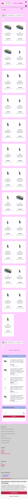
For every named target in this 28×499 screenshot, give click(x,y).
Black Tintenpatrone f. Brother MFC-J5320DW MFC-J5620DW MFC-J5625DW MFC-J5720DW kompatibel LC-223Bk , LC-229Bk (20, 156)
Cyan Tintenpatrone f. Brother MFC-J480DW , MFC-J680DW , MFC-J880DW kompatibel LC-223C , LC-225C (8, 302)
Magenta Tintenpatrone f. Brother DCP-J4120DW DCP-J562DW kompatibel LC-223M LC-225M (20, 82)
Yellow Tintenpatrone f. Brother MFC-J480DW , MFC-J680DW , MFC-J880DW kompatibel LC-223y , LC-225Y (8, 326)
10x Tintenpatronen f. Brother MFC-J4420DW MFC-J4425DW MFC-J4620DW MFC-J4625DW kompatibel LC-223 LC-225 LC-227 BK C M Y (20, 34)
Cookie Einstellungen (5, 442)
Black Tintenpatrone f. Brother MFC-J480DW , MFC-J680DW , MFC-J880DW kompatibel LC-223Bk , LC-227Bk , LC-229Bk (20, 277)
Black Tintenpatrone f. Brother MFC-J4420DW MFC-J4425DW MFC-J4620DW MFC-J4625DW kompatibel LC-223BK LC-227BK (20, 107)
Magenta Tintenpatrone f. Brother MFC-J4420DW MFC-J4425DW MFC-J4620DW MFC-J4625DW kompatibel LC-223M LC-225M (20, 131)
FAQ (2, 463)
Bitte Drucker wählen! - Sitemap (7, 429)
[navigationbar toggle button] (26, 2)
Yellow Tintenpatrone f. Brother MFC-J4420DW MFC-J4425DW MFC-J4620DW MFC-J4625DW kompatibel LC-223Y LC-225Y (8, 156)
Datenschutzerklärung (22, 490)
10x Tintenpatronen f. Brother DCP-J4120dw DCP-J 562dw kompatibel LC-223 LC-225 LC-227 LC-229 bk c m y (8, 34)
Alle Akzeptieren (14, 492)
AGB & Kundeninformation (6, 438)
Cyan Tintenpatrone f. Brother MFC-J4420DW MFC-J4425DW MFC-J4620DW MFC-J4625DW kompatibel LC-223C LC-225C (8, 131)
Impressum (3, 435)
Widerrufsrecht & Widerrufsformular (8, 433)
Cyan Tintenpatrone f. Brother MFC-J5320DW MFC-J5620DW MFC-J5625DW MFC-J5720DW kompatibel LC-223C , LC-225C (8, 180)
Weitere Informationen (14, 496)
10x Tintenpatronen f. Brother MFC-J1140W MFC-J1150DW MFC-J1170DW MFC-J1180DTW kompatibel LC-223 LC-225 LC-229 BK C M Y (20, 204)
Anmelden (14, 416)
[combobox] (11, 15)
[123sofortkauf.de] (11, 3)
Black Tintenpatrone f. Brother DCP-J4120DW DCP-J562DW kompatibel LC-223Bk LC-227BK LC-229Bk (20, 58)
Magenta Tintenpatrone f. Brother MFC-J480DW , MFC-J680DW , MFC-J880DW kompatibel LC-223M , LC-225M (20, 302)
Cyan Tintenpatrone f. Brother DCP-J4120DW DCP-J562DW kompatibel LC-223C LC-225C (8, 82)
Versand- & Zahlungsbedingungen (7, 431)
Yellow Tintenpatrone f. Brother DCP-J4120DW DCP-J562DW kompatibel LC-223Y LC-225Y (8, 107)
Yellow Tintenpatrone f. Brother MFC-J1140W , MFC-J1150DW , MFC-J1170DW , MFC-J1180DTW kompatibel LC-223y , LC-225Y (19, 253)
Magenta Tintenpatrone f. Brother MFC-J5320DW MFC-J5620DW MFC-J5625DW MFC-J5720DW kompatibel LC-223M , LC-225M (20, 180)
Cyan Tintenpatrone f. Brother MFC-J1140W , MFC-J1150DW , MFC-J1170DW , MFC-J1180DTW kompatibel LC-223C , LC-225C (19, 229)
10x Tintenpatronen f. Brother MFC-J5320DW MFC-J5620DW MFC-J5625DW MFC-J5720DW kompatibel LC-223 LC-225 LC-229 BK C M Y (8, 58)
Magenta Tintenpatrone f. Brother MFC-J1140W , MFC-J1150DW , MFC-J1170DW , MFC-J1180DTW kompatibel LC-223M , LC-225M (7, 253)
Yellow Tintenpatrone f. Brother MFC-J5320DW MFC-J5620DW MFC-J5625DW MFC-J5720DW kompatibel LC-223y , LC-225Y (8, 204)
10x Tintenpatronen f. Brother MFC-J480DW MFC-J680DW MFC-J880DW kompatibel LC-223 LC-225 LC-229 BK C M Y (8, 277)
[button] (3, 15)
